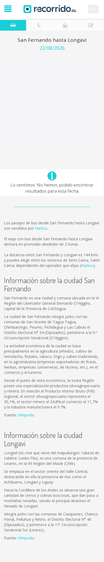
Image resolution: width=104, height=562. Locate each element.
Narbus (41, 228)
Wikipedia (26, 415)
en (93, 8)
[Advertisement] (52, 105)
